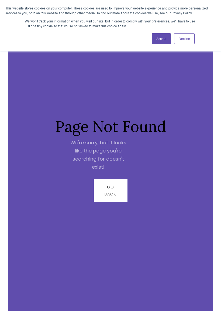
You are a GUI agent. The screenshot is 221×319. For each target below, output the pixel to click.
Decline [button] (184, 38)
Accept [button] (161, 38)
